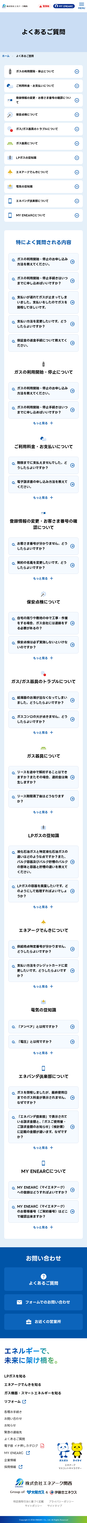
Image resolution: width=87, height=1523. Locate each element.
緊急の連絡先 (13, 1432)
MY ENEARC (66, 6)
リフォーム (12, 1401)
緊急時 (46, 6)
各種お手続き (13, 1412)
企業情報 (10, 1460)
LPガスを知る (15, 1376)
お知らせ (10, 1425)
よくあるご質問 (14, 1439)
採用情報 (10, 1467)
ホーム (6, 56)
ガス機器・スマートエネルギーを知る (32, 1393)
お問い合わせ (13, 1419)
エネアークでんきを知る (22, 1384)
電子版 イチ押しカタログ (21, 1445)
